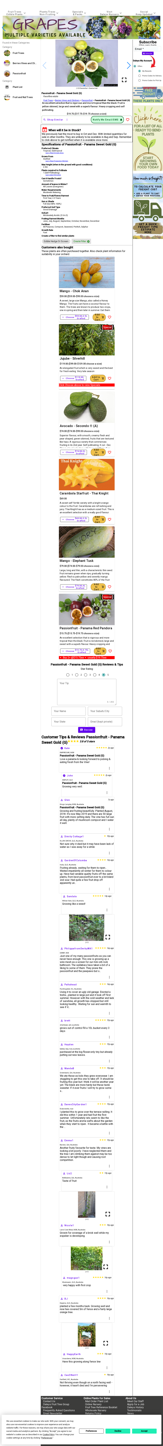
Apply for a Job (135, 1404)
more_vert (109, 768)
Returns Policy (93, 1413)
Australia (80, 804)
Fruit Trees (48, 100)
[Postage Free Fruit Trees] (148, 94)
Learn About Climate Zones (55, 153)
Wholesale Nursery (95, 1410)
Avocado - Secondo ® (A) (79, 426)
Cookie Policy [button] (48, 1434)
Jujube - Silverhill (72, 358)
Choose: (75, 317)
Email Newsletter (52, 1413)
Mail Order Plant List (96, 1401)
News (130, 1413)
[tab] (16, 13)
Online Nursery (93, 1404)
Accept (144, 1431)
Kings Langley (65, 804)
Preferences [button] (46, 1438)
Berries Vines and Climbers (67, 100)
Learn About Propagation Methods (57, 161)
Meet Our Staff (135, 1401)
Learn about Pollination (53, 175)
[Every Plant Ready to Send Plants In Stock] (148, 138)
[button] (76, 37)
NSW (74, 804)
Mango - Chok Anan (74, 291)
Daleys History (135, 1407)
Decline (118, 1431)
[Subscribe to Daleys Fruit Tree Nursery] (148, 62)
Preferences (91, 1431)
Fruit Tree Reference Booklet (101, 1407)
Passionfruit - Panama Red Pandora (86, 628)
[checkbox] (56, 241)
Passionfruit (87, 100)
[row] (56, 241)
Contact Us (49, 1401)
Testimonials (134, 1410)
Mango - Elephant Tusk (76, 561)
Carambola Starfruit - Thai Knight (84, 493)
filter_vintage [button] (88, 241)
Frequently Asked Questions (59, 1410)
